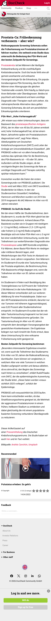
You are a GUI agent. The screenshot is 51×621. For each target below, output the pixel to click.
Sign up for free (25, 607)
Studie (4, 186)
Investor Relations (10, 535)
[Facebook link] (11, 576)
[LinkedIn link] (32, 576)
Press (4, 540)
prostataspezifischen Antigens (31, 124)
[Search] (48, 8)
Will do (25, 600)
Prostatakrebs (8, 65)
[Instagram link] (25, 576)
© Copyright (5, 491)
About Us (6, 531)
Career (5, 545)
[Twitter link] (18, 576)
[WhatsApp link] (39, 576)
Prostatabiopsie (9, 245)
